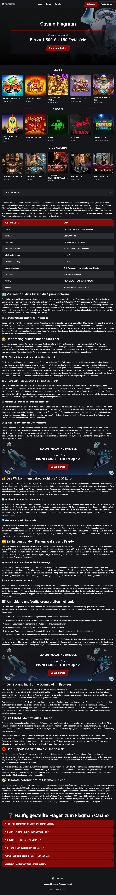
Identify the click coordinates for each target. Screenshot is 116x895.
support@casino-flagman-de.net (58, 884)
